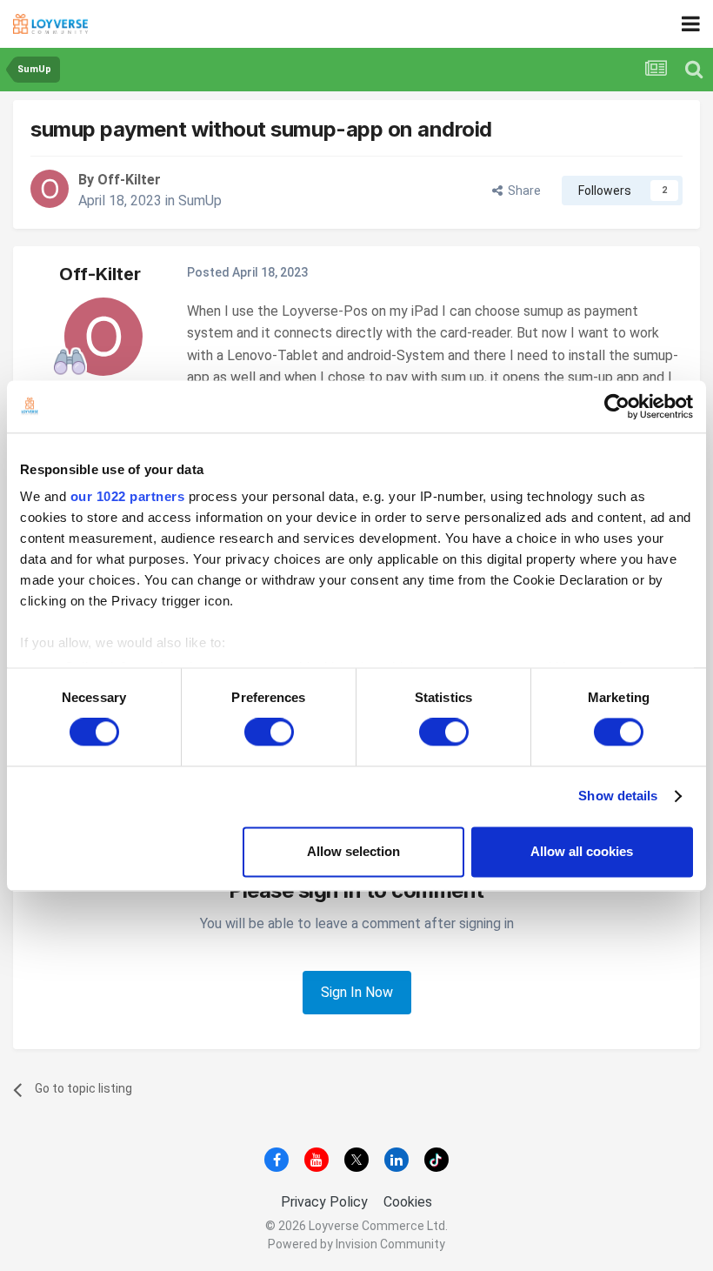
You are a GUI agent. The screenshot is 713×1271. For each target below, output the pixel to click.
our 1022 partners (127, 496)
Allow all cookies (581, 851)
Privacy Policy (324, 1202)
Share (522, 190)
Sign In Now (357, 992)
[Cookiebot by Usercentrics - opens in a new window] (617, 406)
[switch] (269, 732)
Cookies (407, 1202)
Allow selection (353, 851)
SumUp (200, 200)
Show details (617, 796)
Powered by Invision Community (356, 1244)
